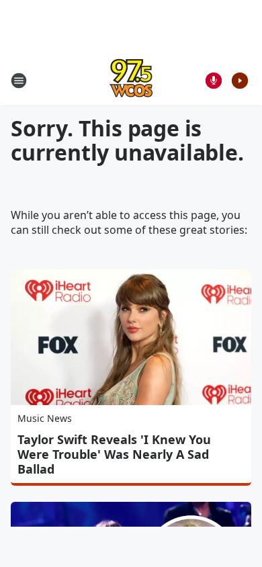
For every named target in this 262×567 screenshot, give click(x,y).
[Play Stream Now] (240, 81)
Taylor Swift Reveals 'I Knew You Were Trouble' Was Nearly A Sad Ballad (114, 454)
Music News (44, 418)
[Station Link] (131, 80)
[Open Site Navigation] (19, 81)
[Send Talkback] (214, 81)
